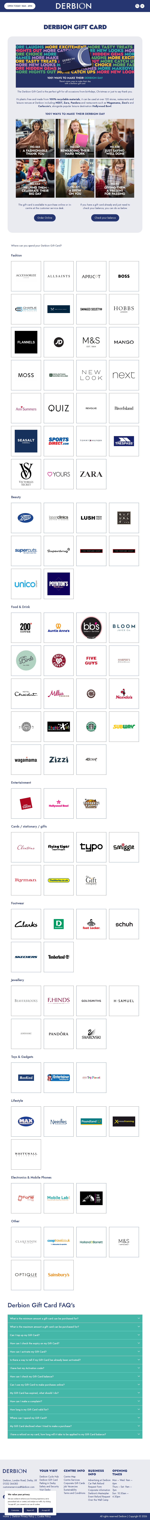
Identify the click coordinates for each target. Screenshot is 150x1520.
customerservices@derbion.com (18, 1487)
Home (6, 1516)
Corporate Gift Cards (74, 1483)
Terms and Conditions (74, 1493)
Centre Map (70, 1476)
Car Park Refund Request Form (96, 1485)
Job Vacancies (71, 1486)
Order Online (45, 218)
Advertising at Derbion (99, 1480)
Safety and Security (49, 1486)
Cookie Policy (44, 1516)
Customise (15, 1510)
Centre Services (72, 1480)
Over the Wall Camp (98, 1500)
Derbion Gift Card (48, 1480)
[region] (30, 1503)
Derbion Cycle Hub (49, 1476)
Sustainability (70, 1490)
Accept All (46, 1510)
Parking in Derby (47, 1483)
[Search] (137, 6)
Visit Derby (45, 1490)
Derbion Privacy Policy (23, 1516)
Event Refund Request (99, 1496)
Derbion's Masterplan (98, 1493)
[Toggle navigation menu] (142, 6)
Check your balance (105, 218)
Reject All (30, 1510)
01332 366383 (10, 1483)
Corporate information (99, 1490)
